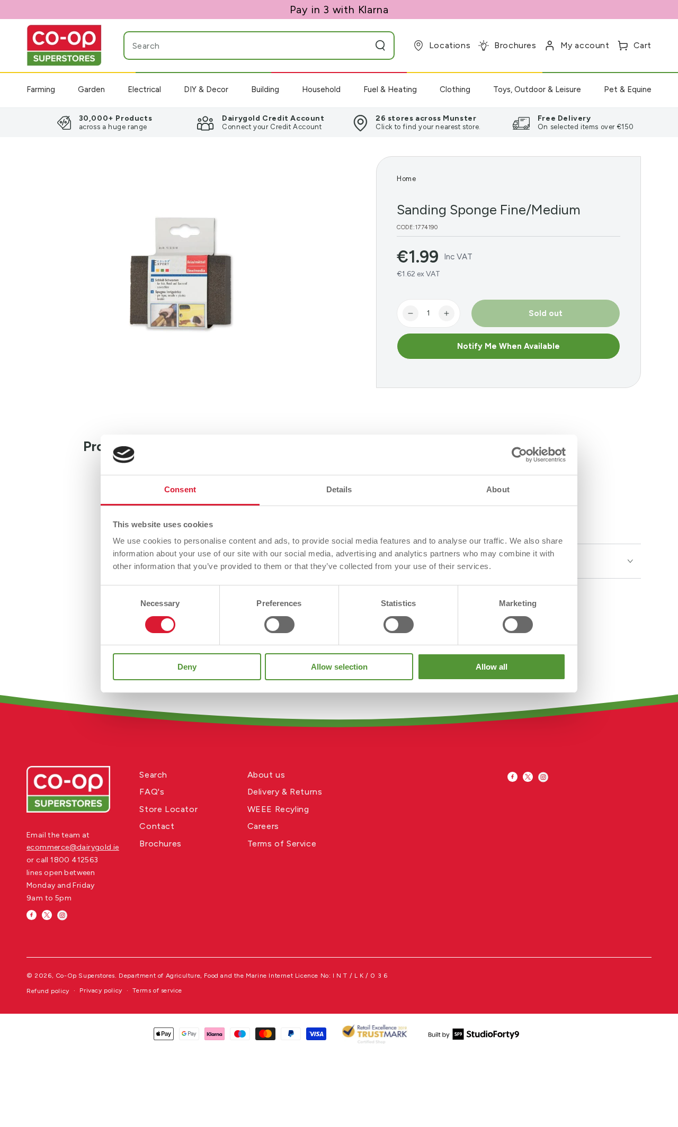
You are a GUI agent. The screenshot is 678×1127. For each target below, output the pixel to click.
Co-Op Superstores (85, 975)
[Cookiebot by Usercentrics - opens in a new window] (519, 455)
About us (266, 775)
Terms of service (157, 990)
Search (153, 775)
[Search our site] (380, 45)
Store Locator (168, 809)
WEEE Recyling (278, 809)
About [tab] (498, 489)
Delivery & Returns (285, 792)
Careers (263, 826)
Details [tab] (339, 489)
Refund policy (47, 991)
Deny (187, 666)
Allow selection (339, 666)
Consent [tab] (180, 489)
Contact (156, 826)
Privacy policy (100, 990)
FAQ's (151, 792)
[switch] (279, 624)
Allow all (491, 666)
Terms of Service (282, 844)
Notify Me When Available (508, 346)
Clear (359, 45)
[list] (339, 122)
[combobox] (238, 45)
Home (406, 179)
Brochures (160, 844)
